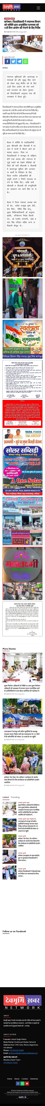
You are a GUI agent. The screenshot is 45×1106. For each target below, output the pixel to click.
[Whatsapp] (25, 61)
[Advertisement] (22, 903)
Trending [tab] (15, 797)
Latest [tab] (6, 797)
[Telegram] (19, 61)
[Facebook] (7, 61)
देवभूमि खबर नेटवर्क (11, 32)
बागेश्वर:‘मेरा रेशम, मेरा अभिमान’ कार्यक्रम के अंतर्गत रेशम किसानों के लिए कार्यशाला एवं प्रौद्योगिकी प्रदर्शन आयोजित (21, 780)
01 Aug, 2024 (22, 32)
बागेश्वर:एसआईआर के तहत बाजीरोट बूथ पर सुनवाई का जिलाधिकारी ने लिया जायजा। (29, 857)
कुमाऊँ (12, 18)
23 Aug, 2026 (20, 694)
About (16, 1079)
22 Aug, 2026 (20, 785)
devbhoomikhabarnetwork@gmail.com (23, 1053)
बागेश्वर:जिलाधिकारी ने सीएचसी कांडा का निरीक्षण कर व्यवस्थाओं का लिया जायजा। (29, 873)
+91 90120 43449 (16, 1050)
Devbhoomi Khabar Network (25, 1090)
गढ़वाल (17, 680)
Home (9, 1079)
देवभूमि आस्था (24, 726)
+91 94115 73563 (10, 1063)
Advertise (34, 1079)
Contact (25, 1079)
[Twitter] (13, 61)
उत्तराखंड (7, 18)
